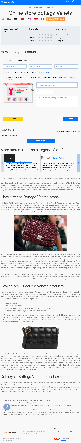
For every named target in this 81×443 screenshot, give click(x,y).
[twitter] (58, 431)
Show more (40, 141)
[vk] (71, 431)
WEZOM (63, 440)
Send (71, 119)
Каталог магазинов (39, 7)
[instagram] (54, 431)
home (29, 7)
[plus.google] (63, 431)
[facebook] (67, 431)
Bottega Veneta (45, 72)
